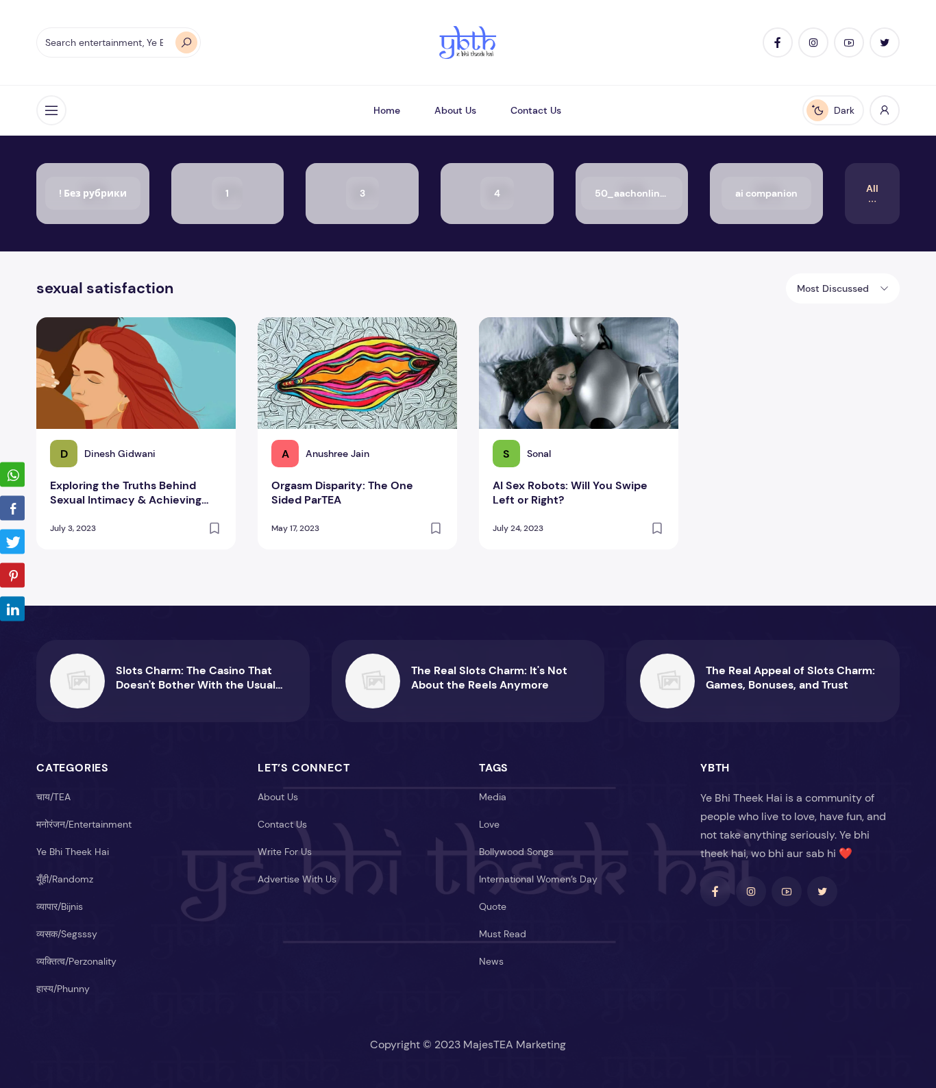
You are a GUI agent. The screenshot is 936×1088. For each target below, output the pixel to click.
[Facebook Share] (12, 508)
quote (492, 906)
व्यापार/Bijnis (59, 906)
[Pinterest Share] (12, 575)
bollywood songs (516, 851)
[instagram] (813, 42)
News (491, 961)
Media (492, 797)
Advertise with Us (297, 879)
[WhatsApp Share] (12, 474)
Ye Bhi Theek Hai (72, 851)
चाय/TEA (53, 797)
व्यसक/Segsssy (66, 934)
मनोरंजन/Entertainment (84, 824)
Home (386, 110)
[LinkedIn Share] (12, 609)
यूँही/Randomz (64, 879)
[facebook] (778, 42)
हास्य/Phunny (63, 988)
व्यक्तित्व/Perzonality (76, 961)
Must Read (502, 934)
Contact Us (535, 110)
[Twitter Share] (12, 542)
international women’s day (538, 879)
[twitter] (885, 42)
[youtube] (849, 42)
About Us (455, 110)
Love (489, 824)
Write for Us (285, 851)
